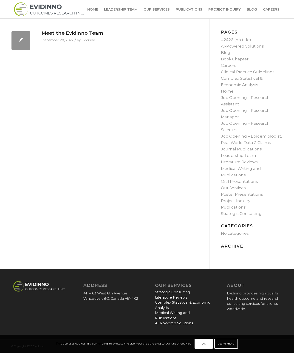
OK (203, 343)
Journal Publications (241, 149)
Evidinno (88, 40)
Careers (228, 65)
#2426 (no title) (236, 39)
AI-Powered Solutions (242, 46)
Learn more (226, 343)
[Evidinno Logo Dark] (48, 9)
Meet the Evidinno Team (72, 33)
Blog (225, 52)
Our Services (233, 188)
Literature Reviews (239, 162)
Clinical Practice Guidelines (247, 72)
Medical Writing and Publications (172, 315)
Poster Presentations (242, 194)
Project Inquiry (235, 200)
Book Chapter (235, 59)
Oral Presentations (239, 181)
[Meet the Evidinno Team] (20, 40)
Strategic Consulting (241, 213)
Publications (233, 207)
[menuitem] (92, 9)
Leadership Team (238, 155)
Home (227, 91)
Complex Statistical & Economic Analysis (182, 305)
